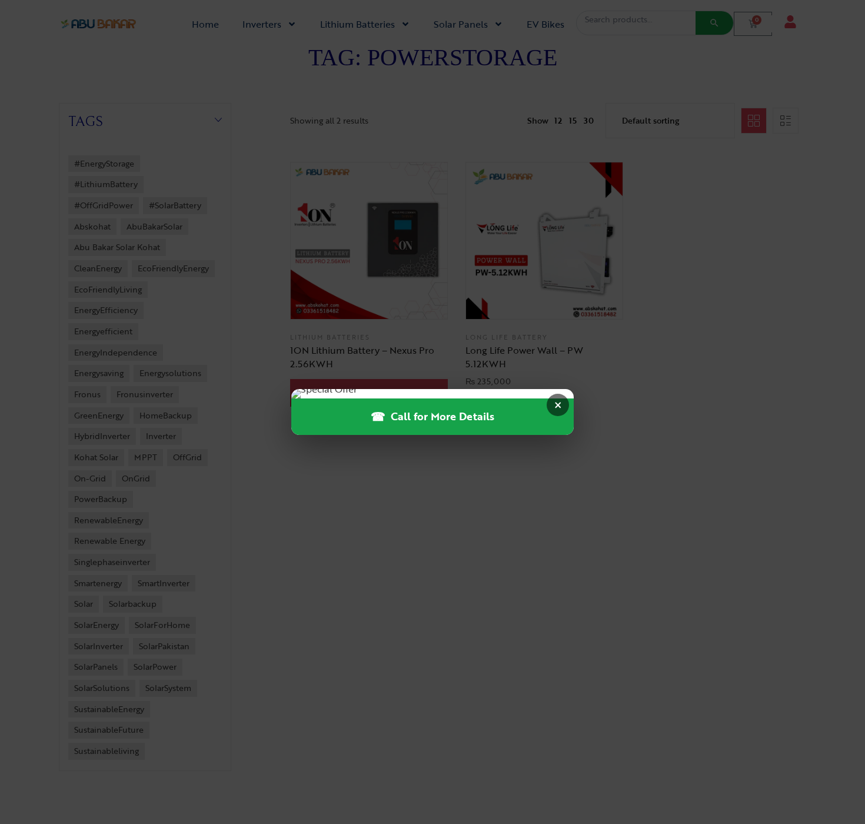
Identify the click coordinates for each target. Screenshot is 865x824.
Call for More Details (432, 416)
